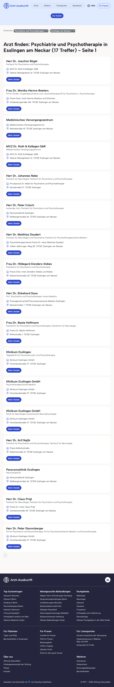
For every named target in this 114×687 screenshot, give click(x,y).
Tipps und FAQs (10, 635)
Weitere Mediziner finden (14, 620)
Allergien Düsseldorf (48, 609)
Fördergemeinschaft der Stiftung (17, 664)
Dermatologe (82, 617)
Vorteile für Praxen (48, 635)
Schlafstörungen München (51, 603)
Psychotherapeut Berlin (13, 606)
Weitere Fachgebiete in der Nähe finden (93, 620)
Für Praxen (104, 5)
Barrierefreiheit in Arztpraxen (16, 639)
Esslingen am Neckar (61, 31)
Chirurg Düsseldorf (11, 613)
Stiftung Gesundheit (12, 661)
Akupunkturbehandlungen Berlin (53, 599)
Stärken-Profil (46, 649)
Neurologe (81, 599)
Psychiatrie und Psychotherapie (29, 31)
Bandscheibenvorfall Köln (50, 606)
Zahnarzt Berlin (10, 599)
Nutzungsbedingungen (86, 668)
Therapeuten (61, 6)
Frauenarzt (81, 609)
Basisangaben (46, 642)
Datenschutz (82, 664)
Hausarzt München (11, 596)
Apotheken (77, 6)
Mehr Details (14, 79)
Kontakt (7, 671)
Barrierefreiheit (83, 671)
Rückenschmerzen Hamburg (52, 617)
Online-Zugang (46, 646)
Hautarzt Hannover (11, 609)
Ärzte (36, 6)
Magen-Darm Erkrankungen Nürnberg (56, 596)
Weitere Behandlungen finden (52, 620)
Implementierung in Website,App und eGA (89, 640)
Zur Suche (57, 16)
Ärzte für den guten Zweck (51, 653)
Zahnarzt (80, 603)
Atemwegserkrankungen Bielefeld (54, 613)
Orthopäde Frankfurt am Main (16, 617)
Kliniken (47, 6)
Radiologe (81, 596)
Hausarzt (80, 606)
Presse (6, 668)
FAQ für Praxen (46, 639)
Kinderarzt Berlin (10, 603)
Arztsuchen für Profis (85, 645)
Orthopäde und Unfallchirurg (89, 613)
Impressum (81, 661)
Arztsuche (8, 30)
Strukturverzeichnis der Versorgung (91, 635)
